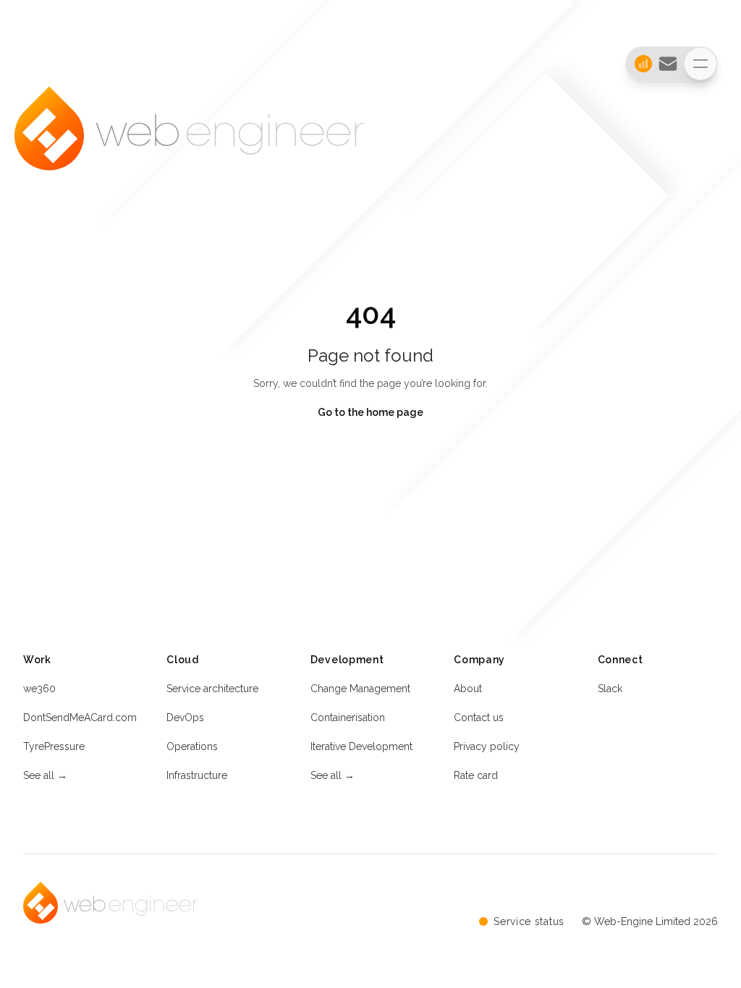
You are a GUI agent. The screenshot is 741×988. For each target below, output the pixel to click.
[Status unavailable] (639, 63)
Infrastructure (196, 775)
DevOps (185, 717)
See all (45, 775)
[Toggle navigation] (700, 63)
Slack (610, 688)
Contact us (479, 717)
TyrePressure (54, 746)
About (468, 688)
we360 (39, 688)
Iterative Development (361, 746)
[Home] (189, 142)
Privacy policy (487, 746)
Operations (192, 746)
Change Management (360, 688)
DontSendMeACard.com (80, 717)
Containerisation (347, 717)
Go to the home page (370, 412)
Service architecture (212, 688)
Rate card (476, 775)
